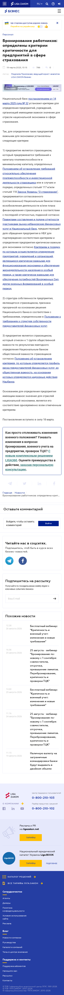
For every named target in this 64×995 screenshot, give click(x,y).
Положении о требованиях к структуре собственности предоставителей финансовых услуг (32, 321)
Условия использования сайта (14, 917)
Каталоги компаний (12, 947)
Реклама (7, 923)
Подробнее (51, 863)
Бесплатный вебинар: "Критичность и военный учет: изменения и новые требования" (44, 633)
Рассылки (7, 976)
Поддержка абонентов (14, 966)
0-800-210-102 (43, 808)
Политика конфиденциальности (13, 909)
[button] (5, 4)
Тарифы (30, 837)
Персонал (8, 34)
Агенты (6, 898)
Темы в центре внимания (15, 952)
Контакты (7, 980)
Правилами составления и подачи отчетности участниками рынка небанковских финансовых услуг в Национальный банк (32, 224)
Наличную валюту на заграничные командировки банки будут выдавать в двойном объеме (43, 761)
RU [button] (38, 3)
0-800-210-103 (43, 797)
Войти (48, 523)
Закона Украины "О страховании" (37, 191)
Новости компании (12, 938)
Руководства (9, 942)
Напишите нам (10, 971)
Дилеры (7, 903)
